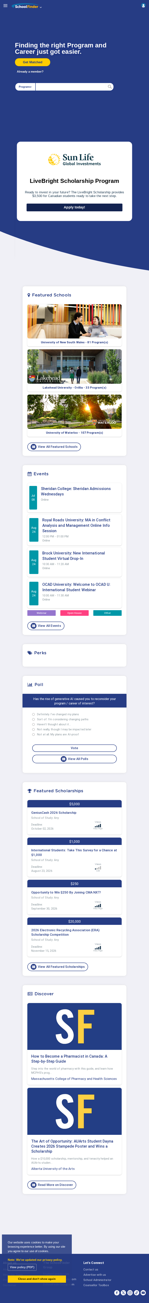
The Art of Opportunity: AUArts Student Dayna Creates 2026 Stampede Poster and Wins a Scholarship (72, 1146)
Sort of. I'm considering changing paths (62, 719)
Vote (74, 748)
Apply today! (74, 207)
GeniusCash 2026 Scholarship (53, 813)
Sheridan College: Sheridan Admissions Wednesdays (76, 491)
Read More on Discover (52, 1185)
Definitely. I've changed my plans (58, 714)
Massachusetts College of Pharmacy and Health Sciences (74, 1079)
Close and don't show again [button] (37, 1278)
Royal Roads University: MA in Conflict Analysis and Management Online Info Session (76, 525)
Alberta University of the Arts (53, 1169)
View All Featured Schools (54, 447)
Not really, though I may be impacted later (64, 729)
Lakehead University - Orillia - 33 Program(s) (74, 387)
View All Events (46, 626)
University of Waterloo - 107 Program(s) (74, 432)
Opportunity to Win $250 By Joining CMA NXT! (66, 892)
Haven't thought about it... (54, 724)
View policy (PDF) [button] (22, 1267)
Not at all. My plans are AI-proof (58, 734)
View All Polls (75, 759)
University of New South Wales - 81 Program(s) (74, 342)
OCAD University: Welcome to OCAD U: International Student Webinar (76, 587)
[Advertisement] (74, 1227)
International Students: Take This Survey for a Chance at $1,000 (74, 852)
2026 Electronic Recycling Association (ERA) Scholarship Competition (65, 932)
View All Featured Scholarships (58, 967)
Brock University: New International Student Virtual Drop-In (73, 556)
